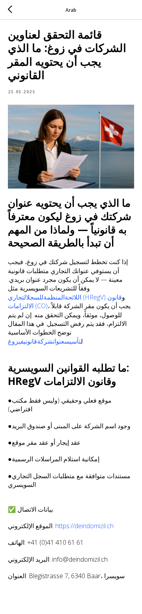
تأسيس (72, 341)
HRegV (94, 297)
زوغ (13, 341)
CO (41, 305)
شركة (45, 341)
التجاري (17, 297)
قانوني (30, 341)
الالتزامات (21, 305)
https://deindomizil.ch (84, 526)
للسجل (34, 297)
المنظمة (54, 297)
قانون (114, 297)
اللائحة (73, 297)
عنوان (58, 341)
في (21, 341)
